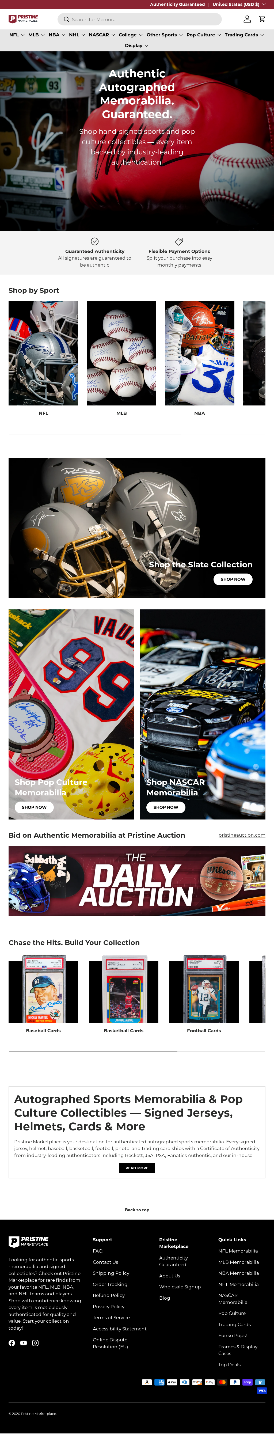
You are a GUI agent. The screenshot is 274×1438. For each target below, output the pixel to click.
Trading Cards (234, 1324)
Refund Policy (109, 1295)
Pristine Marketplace (38, 1414)
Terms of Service (111, 1317)
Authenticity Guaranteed (177, 4)
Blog (164, 1298)
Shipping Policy (111, 1273)
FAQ (97, 1251)
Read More (137, 1168)
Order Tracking (110, 1284)
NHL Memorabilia (238, 1284)
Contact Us (105, 1262)
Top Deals (229, 1364)
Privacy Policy (108, 1306)
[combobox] (140, 19)
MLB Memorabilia (238, 1262)
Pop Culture (232, 1313)
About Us (169, 1275)
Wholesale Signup (180, 1286)
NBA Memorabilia (238, 1273)
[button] (262, 19)
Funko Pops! (232, 1335)
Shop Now (233, 579)
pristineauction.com (242, 835)
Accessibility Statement (120, 1328)
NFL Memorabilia (238, 1251)
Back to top (137, 1209)
